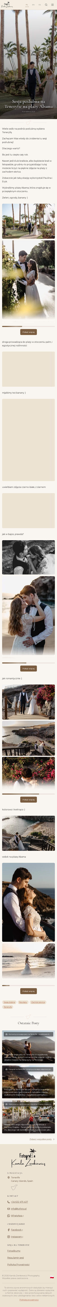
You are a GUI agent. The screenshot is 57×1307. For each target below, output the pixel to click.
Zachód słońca (38, 1002)
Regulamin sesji (15, 1257)
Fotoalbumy (13, 1251)
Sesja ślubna (9, 1002)
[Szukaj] (46, 5)
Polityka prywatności (29, 1300)
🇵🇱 (52, 1277)
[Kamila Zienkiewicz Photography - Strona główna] (7, 5)
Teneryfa (8, 1007)
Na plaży (23, 1002)
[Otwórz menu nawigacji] (52, 5)
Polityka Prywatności (18, 1264)
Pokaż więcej (28, 332)
